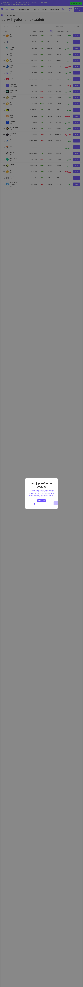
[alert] (41, 493)
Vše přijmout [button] (41, 500)
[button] (41, 504)
